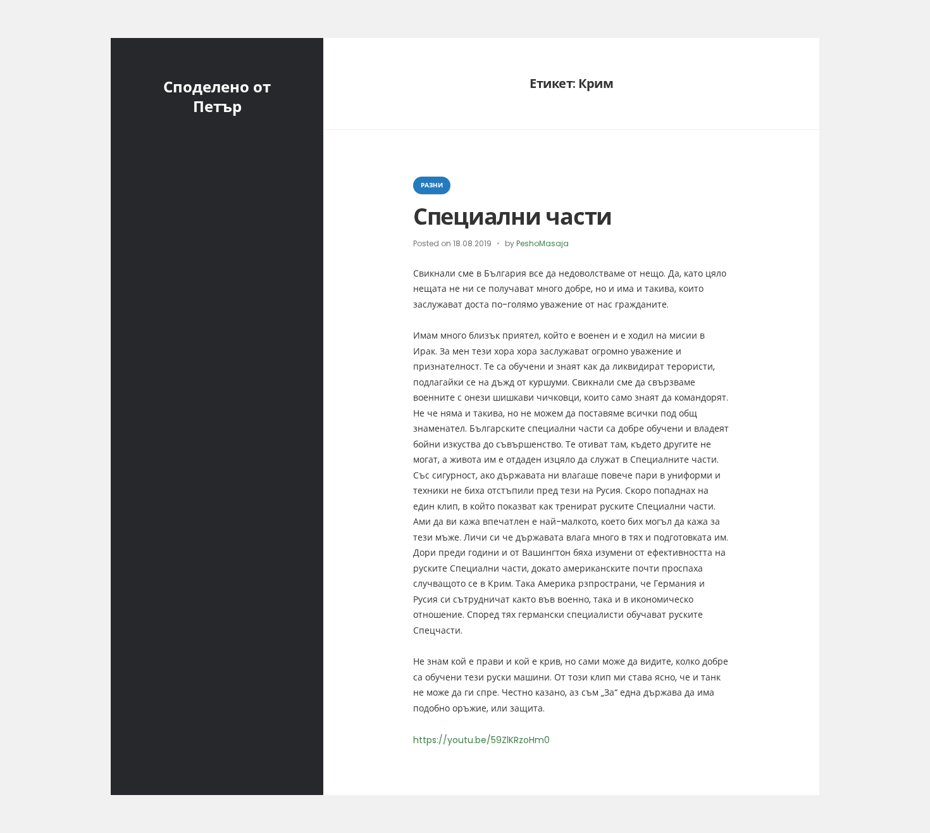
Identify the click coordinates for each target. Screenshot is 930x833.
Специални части (512, 217)
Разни (432, 185)
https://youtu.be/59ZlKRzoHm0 (481, 740)
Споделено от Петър (217, 97)
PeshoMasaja (542, 243)
